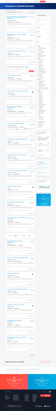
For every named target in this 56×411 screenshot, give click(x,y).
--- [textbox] (39, 33)
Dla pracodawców (42, 1)
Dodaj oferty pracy (47, 395)
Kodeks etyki (34, 401)
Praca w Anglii (26, 397)
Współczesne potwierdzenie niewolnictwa (34, 399)
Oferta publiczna (35, 394)
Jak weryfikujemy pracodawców (35, 395)
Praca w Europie (27, 394)
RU (47, 391)
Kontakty (6, 399)
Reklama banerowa (7, 397)
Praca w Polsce (27, 395)
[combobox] (43, 24)
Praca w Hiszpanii (27, 398)
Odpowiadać (31, 46)
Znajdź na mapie (15, 395)
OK (48, 43)
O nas (6, 394)
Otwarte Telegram (44, 203)
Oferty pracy (26, 1)
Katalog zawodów (15, 397)
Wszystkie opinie (40, 155)
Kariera (6, 395)
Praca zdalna (26, 399)
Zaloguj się (48, 1)
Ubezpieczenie (36, 1)
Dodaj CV (21, 1)
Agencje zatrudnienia (16, 394)
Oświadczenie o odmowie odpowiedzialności (36, 397)
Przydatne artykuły (15, 399)
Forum (31, 1)
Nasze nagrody (7, 398)
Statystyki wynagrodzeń (16, 398)
